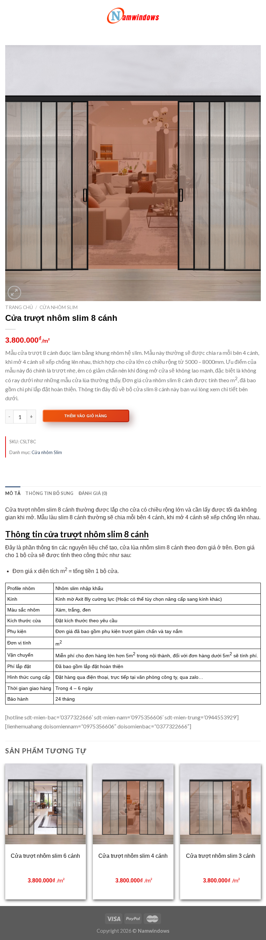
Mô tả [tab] (12, 493)
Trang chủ (19, 307)
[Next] (260, 834)
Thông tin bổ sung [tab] (49, 493)
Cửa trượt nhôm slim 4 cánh (133, 856)
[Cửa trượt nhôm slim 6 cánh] (45, 803)
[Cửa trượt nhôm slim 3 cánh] (220, 803)
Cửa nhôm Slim (58, 307)
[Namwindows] (133, 15)
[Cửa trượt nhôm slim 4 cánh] (132, 803)
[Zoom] (14, 292)
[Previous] (5, 834)
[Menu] (9, 15)
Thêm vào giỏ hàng (85, 416)
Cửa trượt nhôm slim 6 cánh (45, 856)
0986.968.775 (235, 856)
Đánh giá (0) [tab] (93, 493)
